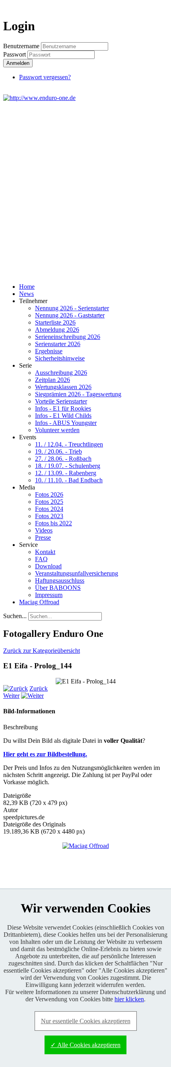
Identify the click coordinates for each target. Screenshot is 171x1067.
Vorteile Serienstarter (61, 401)
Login (153, 6)
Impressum (48, 594)
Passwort (15, 54)
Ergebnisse (48, 351)
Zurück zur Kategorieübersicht (41, 650)
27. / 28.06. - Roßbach (63, 458)
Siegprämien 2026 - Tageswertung (78, 394)
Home (27, 286)
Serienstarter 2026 (57, 344)
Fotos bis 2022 (53, 523)
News (26, 293)
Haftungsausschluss (59, 580)
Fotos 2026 (49, 494)
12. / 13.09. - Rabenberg (65, 473)
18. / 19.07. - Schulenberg (67, 465)
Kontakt (45, 551)
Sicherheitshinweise (60, 358)
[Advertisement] (85, 191)
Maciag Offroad (39, 602)
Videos (43, 530)
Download (48, 566)
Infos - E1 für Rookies (63, 408)
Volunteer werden (57, 430)
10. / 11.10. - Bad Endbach (69, 480)
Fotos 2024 (49, 508)
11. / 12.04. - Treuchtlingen (69, 444)
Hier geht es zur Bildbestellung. (45, 754)
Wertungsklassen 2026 (63, 387)
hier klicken (129, 999)
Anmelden (17, 63)
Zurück (38, 688)
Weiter (11, 695)
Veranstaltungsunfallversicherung (76, 573)
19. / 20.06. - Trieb (58, 451)
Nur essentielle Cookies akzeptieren (85, 1021)
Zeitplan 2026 (52, 379)
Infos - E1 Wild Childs (63, 415)
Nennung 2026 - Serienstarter (72, 308)
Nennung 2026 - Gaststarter (70, 315)
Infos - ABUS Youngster (66, 422)
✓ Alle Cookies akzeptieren (85, 1045)
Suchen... (15, 616)
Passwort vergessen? (45, 77)
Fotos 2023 (49, 516)
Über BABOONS (58, 587)
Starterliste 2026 (55, 322)
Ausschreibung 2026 (61, 372)
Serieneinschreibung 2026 (67, 336)
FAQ (41, 559)
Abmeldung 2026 (57, 329)
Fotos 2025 (49, 501)
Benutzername (21, 46)
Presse (43, 537)
